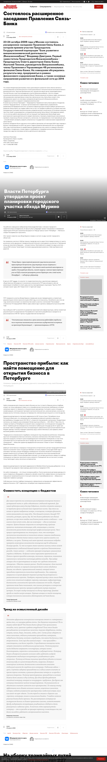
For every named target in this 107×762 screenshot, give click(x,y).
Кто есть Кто (77, 7)
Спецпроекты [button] (46, 7)
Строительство (50, 344)
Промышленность (60, 344)
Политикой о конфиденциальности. (38, 759)
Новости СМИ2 (8, 172)
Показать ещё (84, 77)
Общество (25, 733)
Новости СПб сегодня (28, 344)
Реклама (68, 7)
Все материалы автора (25, 36)
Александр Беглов (90, 344)
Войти (99, 6)
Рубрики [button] (34, 7)
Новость (9, 344)
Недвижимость (74, 733)
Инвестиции (65, 733)
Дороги (69, 344)
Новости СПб (17, 344)
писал (15, 281)
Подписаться (66, 1)
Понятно (101, 759)
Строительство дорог (78, 344)
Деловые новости (39, 344)
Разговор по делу (16, 733)
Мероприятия (59, 7)
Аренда (9, 733)
